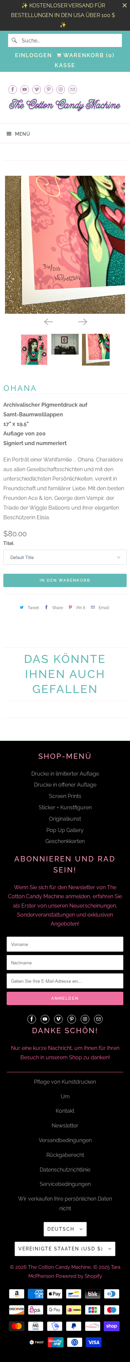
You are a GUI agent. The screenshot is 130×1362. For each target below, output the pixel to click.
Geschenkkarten (65, 841)
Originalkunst (65, 819)
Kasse (65, 65)
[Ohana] (65, 245)
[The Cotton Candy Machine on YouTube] (24, 89)
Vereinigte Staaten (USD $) (61, 1248)
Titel (8, 543)
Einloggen (33, 55)
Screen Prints (65, 796)
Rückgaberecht (65, 1155)
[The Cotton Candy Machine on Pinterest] (48, 89)
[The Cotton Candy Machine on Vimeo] (36, 89)
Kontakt (65, 1111)
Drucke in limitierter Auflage (65, 774)
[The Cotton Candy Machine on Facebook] (12, 89)
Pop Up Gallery (65, 830)
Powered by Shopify (79, 1276)
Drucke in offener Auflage (65, 785)
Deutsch (61, 1229)
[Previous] (47, 321)
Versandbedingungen (65, 1140)
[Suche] (14, 40)
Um (65, 1096)
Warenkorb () (88, 55)
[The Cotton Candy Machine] (65, 107)
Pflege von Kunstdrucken (65, 1082)
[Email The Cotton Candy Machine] (72, 89)
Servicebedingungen (65, 1184)
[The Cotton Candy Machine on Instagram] (60, 89)
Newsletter (65, 1125)
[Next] (82, 321)
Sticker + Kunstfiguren (65, 807)
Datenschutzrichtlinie (65, 1170)
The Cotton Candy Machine (59, 1267)
